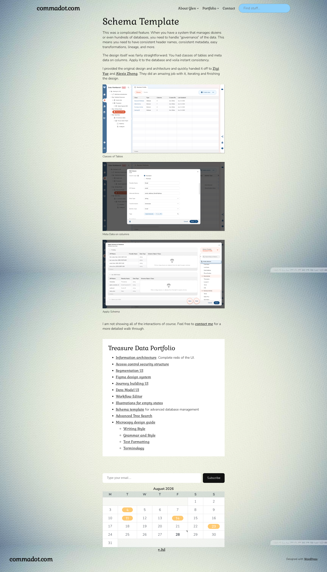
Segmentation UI (129, 370)
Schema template (130, 409)
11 (127, 518)
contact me (204, 324)
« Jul (161, 549)
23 (214, 526)
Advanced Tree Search (134, 416)
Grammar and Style (139, 435)
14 (177, 518)
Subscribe (213, 478)
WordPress (311, 559)
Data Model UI (127, 390)
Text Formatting (136, 442)
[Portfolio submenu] (218, 8)
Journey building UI (132, 383)
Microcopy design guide (135, 422)
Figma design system (133, 377)
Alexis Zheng (127, 73)
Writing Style (134, 428)
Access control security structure (142, 364)
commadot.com (58, 8)
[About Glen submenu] (198, 8)
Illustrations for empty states (139, 403)
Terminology (133, 448)
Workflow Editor (129, 396)
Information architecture (136, 357)
